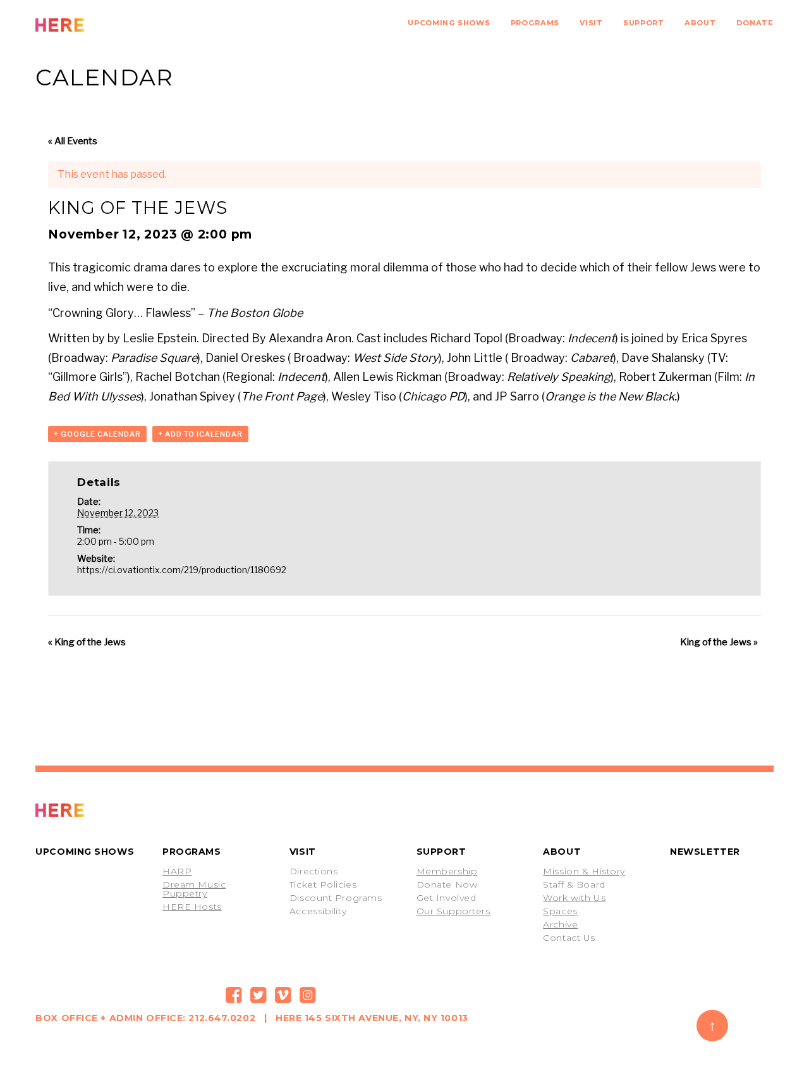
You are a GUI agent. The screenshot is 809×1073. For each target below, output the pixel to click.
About (699, 22)
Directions (313, 871)
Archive (560, 924)
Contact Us (569, 937)
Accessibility (317, 911)
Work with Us (574, 897)
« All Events (72, 141)
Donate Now (447, 884)
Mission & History (584, 871)
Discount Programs (335, 897)
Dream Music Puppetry (194, 889)
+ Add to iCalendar (200, 434)
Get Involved (447, 897)
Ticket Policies (322, 884)
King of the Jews (87, 642)
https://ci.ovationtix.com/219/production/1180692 (181, 569)
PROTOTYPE (87, 810)
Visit (591, 22)
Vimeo (283, 995)
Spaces (560, 911)
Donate (755, 22)
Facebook (234, 995)
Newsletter (705, 851)
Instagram (308, 995)
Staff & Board (574, 884)
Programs (535, 22)
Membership (447, 871)
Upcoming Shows (449, 22)
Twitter (258, 995)
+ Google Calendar (97, 434)
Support (643, 22)
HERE (87, 25)
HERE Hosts (192, 906)
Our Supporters (453, 911)
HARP (177, 871)
